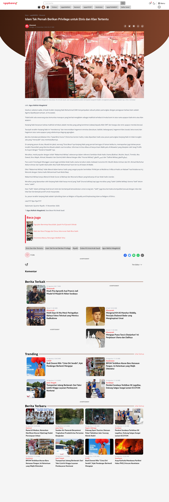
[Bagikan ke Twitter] (129, 26)
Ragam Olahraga (90, 428)
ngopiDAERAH (65, 7)
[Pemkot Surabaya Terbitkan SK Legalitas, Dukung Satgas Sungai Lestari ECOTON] (95, 388)
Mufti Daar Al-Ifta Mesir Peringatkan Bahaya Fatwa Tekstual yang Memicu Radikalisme (63, 315)
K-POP (49, 361)
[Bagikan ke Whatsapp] (138, 26)
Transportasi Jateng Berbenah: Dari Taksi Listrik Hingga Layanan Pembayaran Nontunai (64, 388)
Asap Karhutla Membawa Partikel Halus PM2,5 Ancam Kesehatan (128, 462)
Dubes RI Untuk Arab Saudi (90, 248)
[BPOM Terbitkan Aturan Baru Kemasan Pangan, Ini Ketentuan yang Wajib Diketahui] (95, 366)
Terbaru (54, 7)
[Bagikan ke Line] (134, 26)
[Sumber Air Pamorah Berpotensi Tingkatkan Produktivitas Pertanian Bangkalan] (70, 416)
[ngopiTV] (150, 3)
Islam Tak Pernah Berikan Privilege (58, 248)
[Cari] (122, 3)
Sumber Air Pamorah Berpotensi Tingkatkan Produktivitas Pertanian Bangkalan (70, 433)
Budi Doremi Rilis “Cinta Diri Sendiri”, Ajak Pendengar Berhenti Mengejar (98, 463)
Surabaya (109, 383)
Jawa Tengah (51, 383)
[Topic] (47, 7)
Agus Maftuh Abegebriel (111, 248)
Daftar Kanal (125, 7)
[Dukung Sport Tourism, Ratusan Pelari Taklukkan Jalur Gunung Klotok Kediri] (99, 416)
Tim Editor (136, 265)
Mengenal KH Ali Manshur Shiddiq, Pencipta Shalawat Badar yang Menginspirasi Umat (121, 315)
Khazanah (42, 15)
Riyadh (75, 248)
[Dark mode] (154, 3)
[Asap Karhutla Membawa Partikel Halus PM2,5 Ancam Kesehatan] (129, 447)
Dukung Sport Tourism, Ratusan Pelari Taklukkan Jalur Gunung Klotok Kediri (97, 433)
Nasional (77, 7)
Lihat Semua (139, 354)
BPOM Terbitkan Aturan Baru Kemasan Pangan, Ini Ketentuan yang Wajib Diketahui (122, 366)
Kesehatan (99, 7)
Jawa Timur (59, 428)
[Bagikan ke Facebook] (125, 26)
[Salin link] (142, 26)
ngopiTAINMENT (112, 7)
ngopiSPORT (88, 7)
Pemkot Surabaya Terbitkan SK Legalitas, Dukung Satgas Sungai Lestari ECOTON (127, 433)
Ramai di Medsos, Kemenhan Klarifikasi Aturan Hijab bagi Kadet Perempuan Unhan (39, 433)
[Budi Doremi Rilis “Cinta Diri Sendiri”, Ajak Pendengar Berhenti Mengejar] (36, 366)
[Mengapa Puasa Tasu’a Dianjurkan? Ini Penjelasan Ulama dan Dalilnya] (95, 338)
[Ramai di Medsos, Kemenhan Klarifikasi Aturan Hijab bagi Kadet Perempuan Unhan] (40, 416)
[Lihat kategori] (159, 7)
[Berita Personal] (43, 7)
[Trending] (39, 7)
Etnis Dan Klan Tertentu (34, 248)
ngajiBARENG (34, 15)
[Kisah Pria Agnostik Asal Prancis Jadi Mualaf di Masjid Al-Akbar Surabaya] (36, 294)
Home (26, 15)
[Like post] (27, 255)
